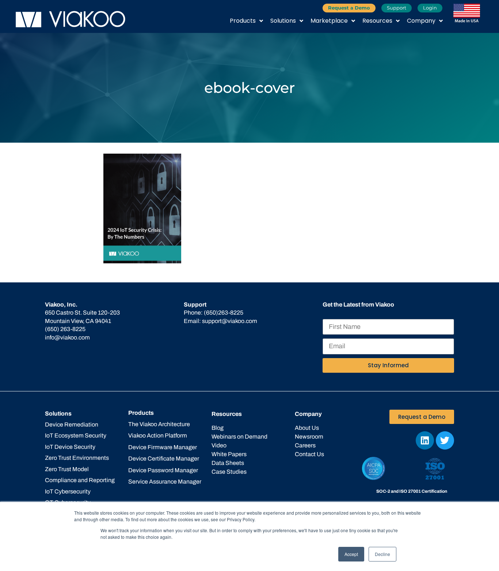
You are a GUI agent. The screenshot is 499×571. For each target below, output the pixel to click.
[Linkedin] (425, 440)
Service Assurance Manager (164, 481)
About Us (307, 428)
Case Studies (229, 472)
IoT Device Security (70, 447)
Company (421, 20)
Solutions (283, 20)
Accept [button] (351, 554)
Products (243, 20)
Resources (377, 20)
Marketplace (329, 20)
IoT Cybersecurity (68, 491)
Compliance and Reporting (80, 480)
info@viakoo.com (67, 337)
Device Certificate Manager (163, 458)
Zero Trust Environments (77, 458)
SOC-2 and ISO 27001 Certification (411, 491)
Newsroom (309, 436)
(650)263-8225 (223, 312)
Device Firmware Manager (162, 447)
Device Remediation (71, 424)
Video (219, 445)
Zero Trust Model (67, 469)
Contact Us (309, 454)
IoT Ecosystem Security (75, 435)
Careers (305, 445)
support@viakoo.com (229, 321)
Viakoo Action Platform (157, 435)
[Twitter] (445, 440)
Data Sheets (228, 463)
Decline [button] (382, 554)
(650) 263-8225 (65, 329)
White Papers (229, 454)
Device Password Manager (163, 470)
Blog (218, 428)
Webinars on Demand (239, 436)
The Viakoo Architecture (159, 424)
